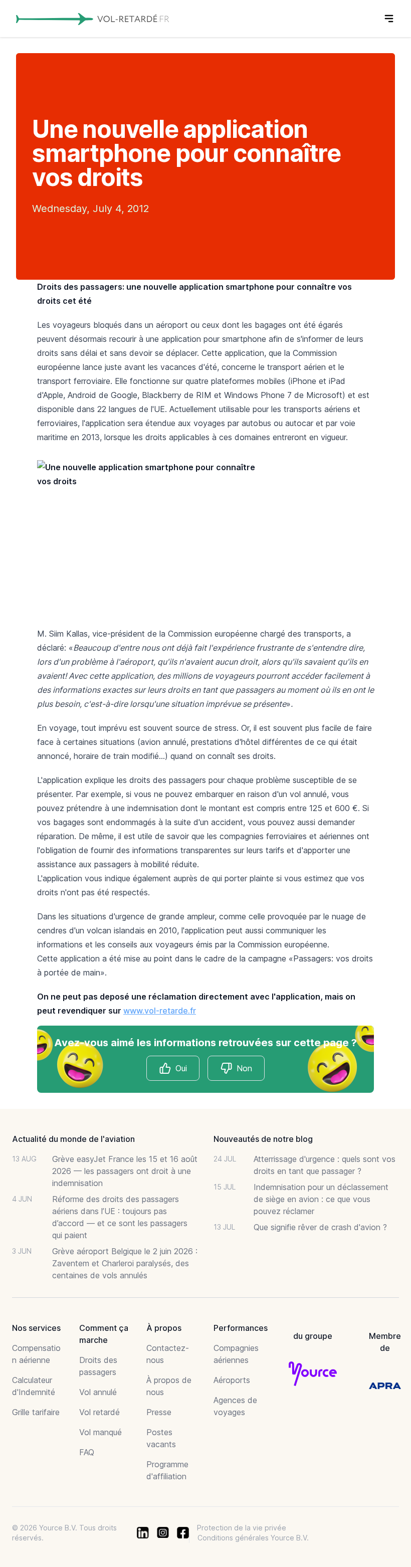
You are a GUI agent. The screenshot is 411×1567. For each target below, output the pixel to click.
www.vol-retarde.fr (159, 1011)
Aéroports (232, 1380)
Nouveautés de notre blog (263, 1139)
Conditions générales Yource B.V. (253, 1537)
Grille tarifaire (36, 1412)
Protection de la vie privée (241, 1527)
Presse (158, 1412)
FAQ (86, 1452)
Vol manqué (100, 1432)
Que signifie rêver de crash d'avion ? (320, 1227)
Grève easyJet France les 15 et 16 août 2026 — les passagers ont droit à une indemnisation (124, 1171)
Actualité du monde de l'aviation (73, 1139)
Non (244, 1068)
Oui (181, 1068)
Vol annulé (98, 1392)
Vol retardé (99, 1412)
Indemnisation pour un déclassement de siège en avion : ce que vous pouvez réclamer (321, 1199)
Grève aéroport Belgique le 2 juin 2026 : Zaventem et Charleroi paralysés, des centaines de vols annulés (124, 1263)
